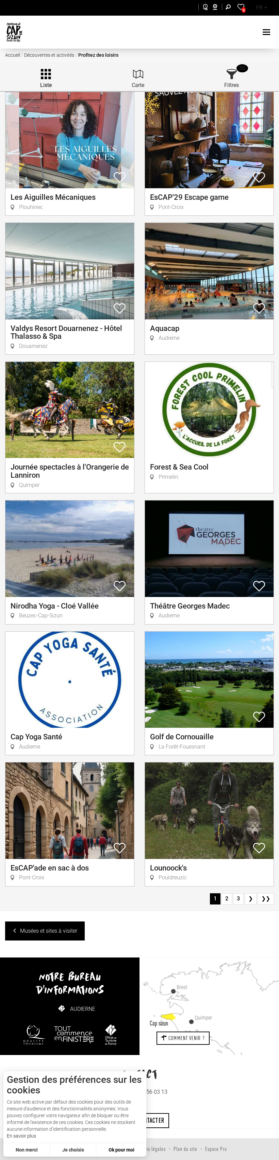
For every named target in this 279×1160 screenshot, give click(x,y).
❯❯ (265, 898)
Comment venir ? (186, 1038)
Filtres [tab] (231, 85)
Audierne (82, 1009)
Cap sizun (159, 1023)
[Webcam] (218, 8)
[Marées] (203, 8)
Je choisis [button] (73, 1150)
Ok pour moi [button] (121, 1150)
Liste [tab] (46, 85)
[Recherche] (229, 8)
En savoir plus (21, 1136)
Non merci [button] (27, 1150)
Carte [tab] (138, 85)
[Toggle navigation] (267, 32)
